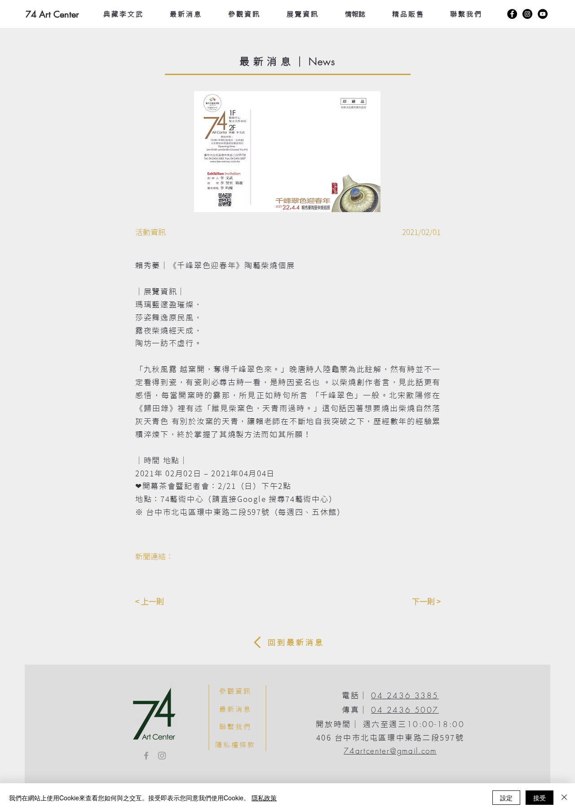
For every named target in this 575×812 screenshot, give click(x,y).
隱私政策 (264, 797)
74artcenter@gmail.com (390, 750)
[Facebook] (512, 14)
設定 (506, 797)
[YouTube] (543, 14)
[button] (287, 151)
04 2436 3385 (405, 695)
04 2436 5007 (405, 710)
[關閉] (564, 797)
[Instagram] (527, 14)
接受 (539, 797)
